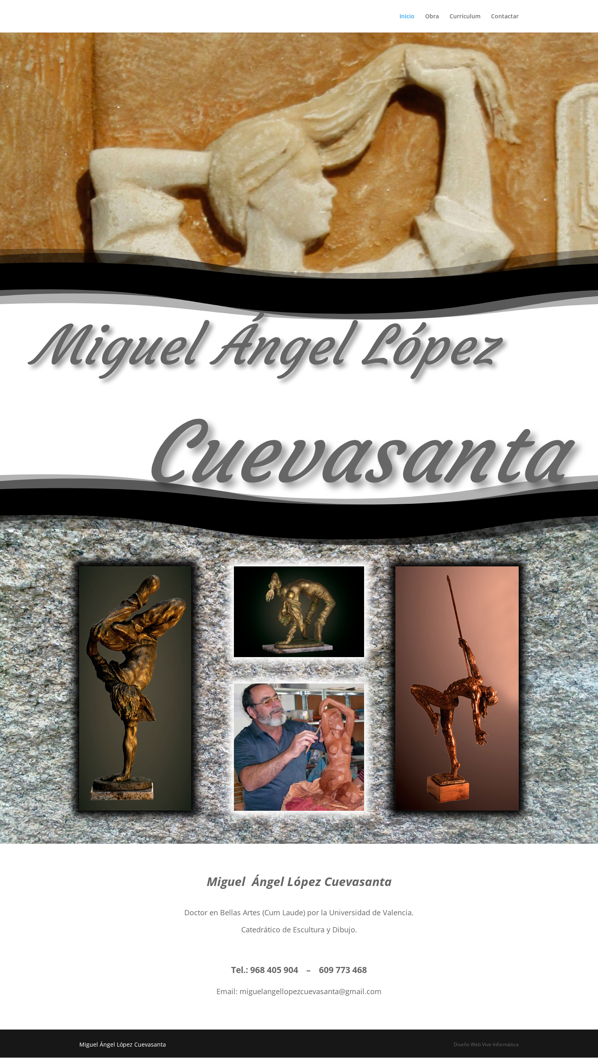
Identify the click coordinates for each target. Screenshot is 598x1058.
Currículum (465, 16)
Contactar (505, 16)
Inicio (407, 16)
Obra (432, 16)
